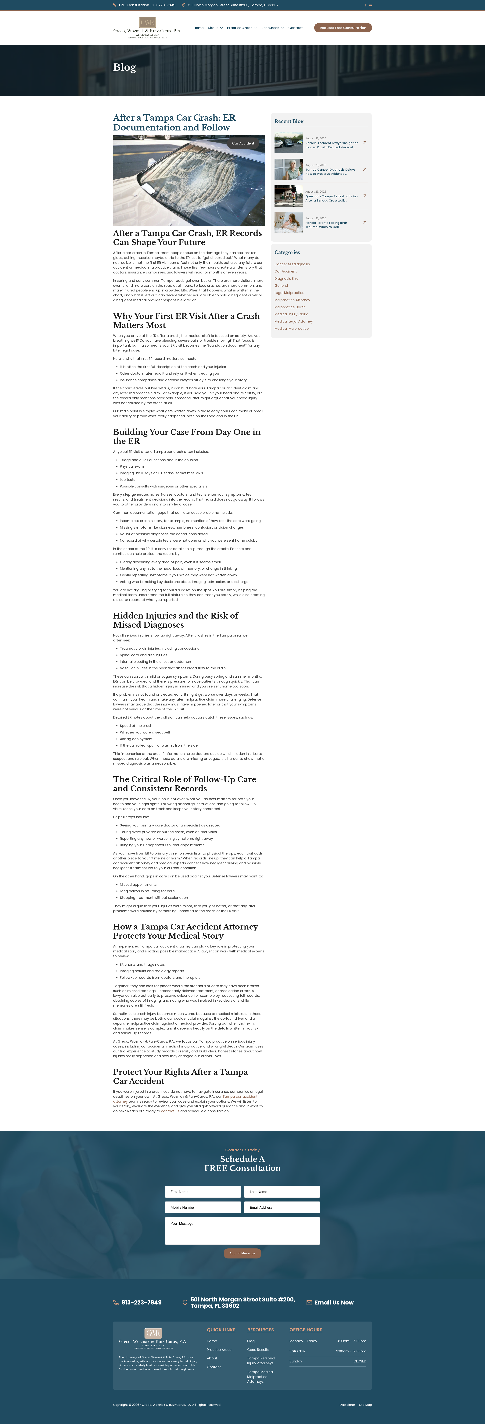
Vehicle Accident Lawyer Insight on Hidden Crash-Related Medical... (331, 145)
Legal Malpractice (289, 292)
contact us (170, 1111)
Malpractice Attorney (292, 300)
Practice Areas (239, 27)
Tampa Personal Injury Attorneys (261, 1360)
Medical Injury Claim (291, 314)
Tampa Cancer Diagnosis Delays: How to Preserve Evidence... (330, 171)
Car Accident (243, 143)
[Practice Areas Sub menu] (256, 28)
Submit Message (242, 1253)
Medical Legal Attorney (294, 321)
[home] (153, 1338)
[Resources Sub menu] (283, 28)
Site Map (365, 1405)
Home (199, 27)
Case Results (258, 1349)
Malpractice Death (290, 307)
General (281, 285)
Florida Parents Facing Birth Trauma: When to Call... (326, 225)
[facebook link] (366, 5)
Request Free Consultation (343, 27)
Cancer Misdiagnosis (292, 264)
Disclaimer (347, 1405)
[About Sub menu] (221, 28)
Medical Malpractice (292, 328)
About (212, 27)
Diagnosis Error (287, 278)
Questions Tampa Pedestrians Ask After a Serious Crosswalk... (331, 198)
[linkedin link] (370, 5)
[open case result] (289, 142)
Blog (251, 1341)
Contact (295, 27)
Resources (270, 27)
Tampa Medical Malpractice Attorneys (260, 1376)
